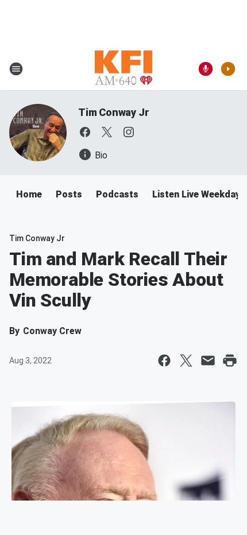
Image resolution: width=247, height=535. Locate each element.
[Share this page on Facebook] (164, 360)
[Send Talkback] (206, 69)
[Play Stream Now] (228, 69)
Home (29, 194)
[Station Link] (123, 69)
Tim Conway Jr (113, 112)
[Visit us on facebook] (85, 132)
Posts (69, 194)
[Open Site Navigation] (16, 69)
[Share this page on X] (186, 360)
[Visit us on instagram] (129, 132)
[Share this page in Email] (208, 360)
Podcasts (117, 194)
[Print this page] (230, 360)
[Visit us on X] (107, 132)
